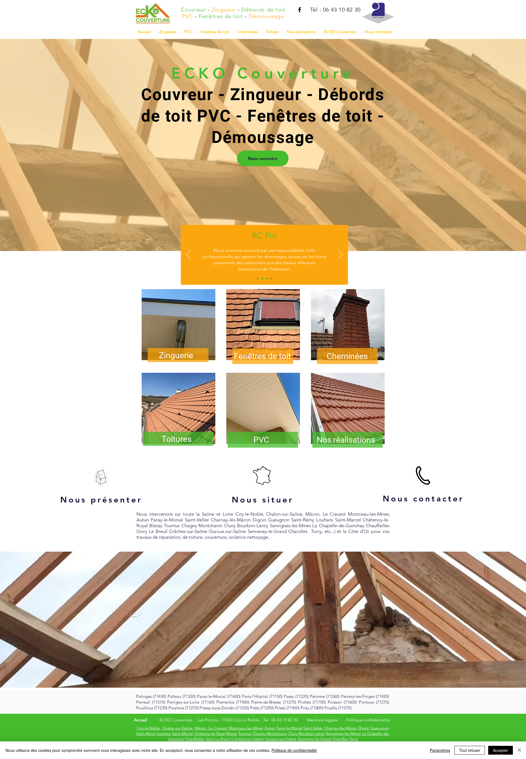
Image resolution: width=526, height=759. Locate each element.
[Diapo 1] (257, 278)
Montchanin (277, 733)
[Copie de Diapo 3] (271, 278)
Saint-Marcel (182, 733)
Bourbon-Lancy (312, 733)
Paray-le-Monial (289, 728)
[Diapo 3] (266, 278)
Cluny (293, 733)
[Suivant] (340, 255)
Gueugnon (379, 728)
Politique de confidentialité (294, 750)
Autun (269, 728)
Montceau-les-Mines (245, 728)
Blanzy (231, 733)
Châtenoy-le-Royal (209, 733)
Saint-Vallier (313, 728)
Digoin (363, 728)
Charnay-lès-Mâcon (340, 728)
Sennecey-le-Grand (314, 738)
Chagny (260, 733)
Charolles (340, 738)
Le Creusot (217, 728)
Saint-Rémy (145, 733)
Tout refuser (469, 750)
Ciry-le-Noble (148, 728)
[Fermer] (519, 750)
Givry (209, 738)
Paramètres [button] (440, 750)
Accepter (500, 750)
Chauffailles (194, 738)
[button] (301, 32)
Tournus (244, 733)
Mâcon (200, 728)
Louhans (163, 733)
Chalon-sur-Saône (177, 728)
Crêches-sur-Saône (247, 738)
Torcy (353, 738)
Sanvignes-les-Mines (343, 733)
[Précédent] (188, 255)
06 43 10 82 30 (284, 720)
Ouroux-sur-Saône (280, 738)
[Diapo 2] (262, 278)
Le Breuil (222, 738)
